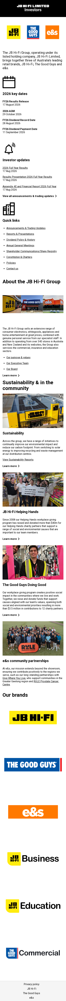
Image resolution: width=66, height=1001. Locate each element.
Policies (11, 262)
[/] (33, 8)
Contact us (12, 268)
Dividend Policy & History (20, 239)
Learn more (10, 375)
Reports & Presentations (20, 233)
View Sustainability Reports (18, 459)
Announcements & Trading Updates (25, 228)
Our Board (11, 369)
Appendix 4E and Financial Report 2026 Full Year (29, 186)
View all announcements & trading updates (28, 196)
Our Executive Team (17, 363)
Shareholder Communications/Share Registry (31, 251)
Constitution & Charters (19, 257)
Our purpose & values (18, 357)
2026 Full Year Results (15, 167)
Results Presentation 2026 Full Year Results (27, 176)
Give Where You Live (14, 678)
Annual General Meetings (20, 245)
